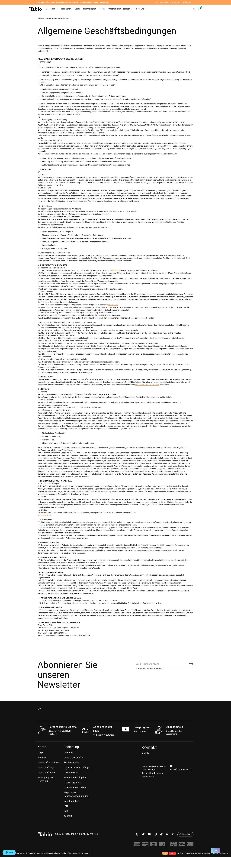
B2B (66, 811)
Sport (77, 8)
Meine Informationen (49, 762)
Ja (165, 853)
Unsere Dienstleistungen (119, 8)
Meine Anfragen (46, 772)
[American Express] (137, 845)
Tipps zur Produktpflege (76, 767)
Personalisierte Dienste (62, 727)
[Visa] (182, 845)
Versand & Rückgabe (75, 777)
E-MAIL (145, 753)
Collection (50, 8)
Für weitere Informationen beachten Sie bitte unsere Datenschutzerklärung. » (202, 853)
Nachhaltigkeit (89, 8)
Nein (172, 853)
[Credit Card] (190, 845)
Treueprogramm (142, 727)
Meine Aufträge (46, 767)
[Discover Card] (145, 845)
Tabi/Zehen (66, 8)
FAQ (66, 806)
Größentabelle (71, 762)
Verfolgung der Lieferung (46, 779)
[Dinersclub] (162, 845)
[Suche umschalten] (194, 8)
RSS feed (94, 834)
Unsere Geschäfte (73, 757)
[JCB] (153, 845)
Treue (102, 8)
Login (41, 752)
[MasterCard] (173, 845)
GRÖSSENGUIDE (44, 515)
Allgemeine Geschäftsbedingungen (76, 794)
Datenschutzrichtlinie (75, 787)
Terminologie (71, 772)
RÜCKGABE (116, 270)
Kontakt (68, 816)
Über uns (140, 8)
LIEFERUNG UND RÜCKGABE (147, 384)
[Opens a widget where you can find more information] (9, 853)
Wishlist (42, 757)
